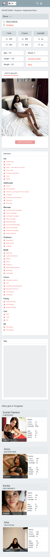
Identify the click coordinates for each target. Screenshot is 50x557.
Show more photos (25, 142)
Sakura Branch (11, 233)
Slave (8, 262)
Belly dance (10, 243)
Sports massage (11, 227)
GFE (7, 283)
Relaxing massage (12, 230)
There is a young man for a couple (17, 192)
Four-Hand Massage (13, 225)
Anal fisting (10, 304)
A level (8, 164)
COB (7, 317)
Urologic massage (12, 216)
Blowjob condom (12, 280)
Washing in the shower (13, 197)
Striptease (9, 240)
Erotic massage (11, 213)
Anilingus (9, 295)
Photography (10, 189)
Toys (7, 176)
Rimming (9, 203)
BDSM (8, 259)
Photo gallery (11, 73)
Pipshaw (9, 200)
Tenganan (18, 10)
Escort (8, 186)
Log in (41, 3)
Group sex (9, 170)
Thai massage (11, 219)
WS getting (10, 330)
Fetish (8, 179)
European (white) (34, 59)
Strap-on (9, 264)
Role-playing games (13, 267)
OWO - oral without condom (15, 167)
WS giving (9, 327)
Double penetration (12, 173)
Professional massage (13, 210)
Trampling (9, 273)
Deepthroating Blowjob (14, 286)
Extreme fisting (11, 307)
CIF (7, 320)
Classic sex (10, 161)
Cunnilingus (10, 292)
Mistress (9, 253)
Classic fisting (11, 301)
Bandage (9, 270)
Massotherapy (11, 222)
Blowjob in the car (12, 289)
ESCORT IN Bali (7, 10)
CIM (7, 314)
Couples (9, 194)
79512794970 (11, 22)
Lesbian (9, 246)
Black (30, 64)
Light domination (12, 256)
